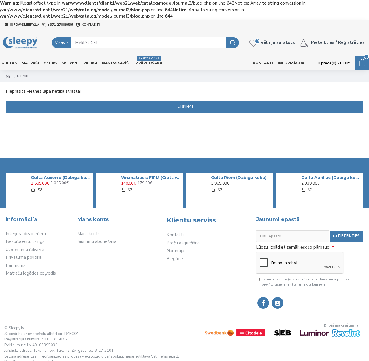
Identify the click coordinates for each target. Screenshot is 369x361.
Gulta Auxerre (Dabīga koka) (61, 177)
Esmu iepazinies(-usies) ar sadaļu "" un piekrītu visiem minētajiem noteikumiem (309, 282)
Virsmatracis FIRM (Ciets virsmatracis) (151, 177)
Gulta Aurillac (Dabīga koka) (331, 177)
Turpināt (184, 106)
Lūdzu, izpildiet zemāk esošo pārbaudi (293, 247)
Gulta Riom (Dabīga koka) (238, 177)
